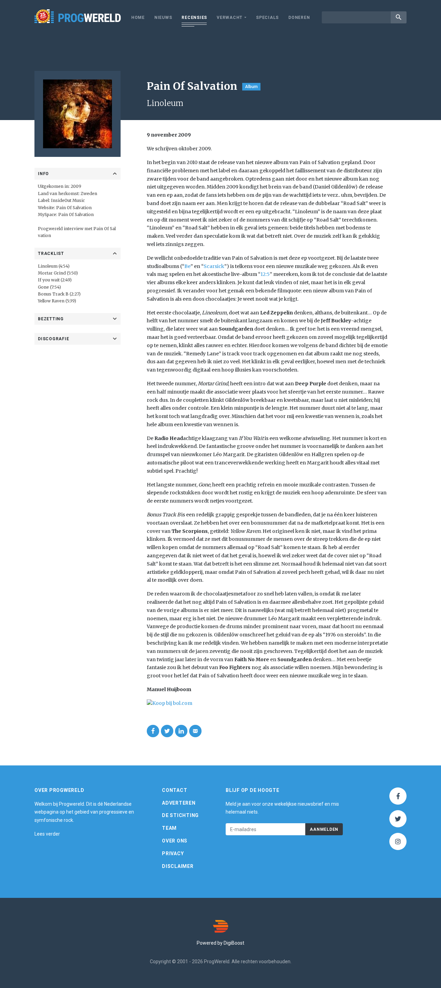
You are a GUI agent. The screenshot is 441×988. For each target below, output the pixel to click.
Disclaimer (178, 866)
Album (251, 86)
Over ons (174, 841)
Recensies (194, 17)
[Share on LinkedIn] (181, 731)
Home (138, 17)
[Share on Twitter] (167, 731)
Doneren (299, 17)
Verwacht (230, 17)
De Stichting (180, 815)
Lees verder (47, 834)
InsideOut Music (68, 200)
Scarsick (214, 266)
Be (187, 266)
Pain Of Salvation (74, 207)
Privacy (173, 853)
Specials (267, 17)
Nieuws (163, 17)
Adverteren (179, 803)
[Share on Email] (195, 731)
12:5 (265, 274)
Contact (174, 790)
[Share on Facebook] (153, 731)
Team (169, 828)
